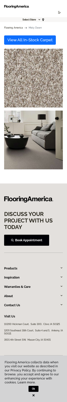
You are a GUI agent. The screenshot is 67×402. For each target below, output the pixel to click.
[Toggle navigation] (59, 12)
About (8, 296)
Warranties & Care (17, 287)
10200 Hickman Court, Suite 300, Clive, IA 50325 (32, 324)
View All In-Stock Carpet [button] (30, 40)
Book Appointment (28, 240)
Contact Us (12, 305)
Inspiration (12, 277)
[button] (32, 19)
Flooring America (13, 27)
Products (10, 268)
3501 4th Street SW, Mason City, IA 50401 (27, 339)
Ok (33, 388)
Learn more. (27, 382)
